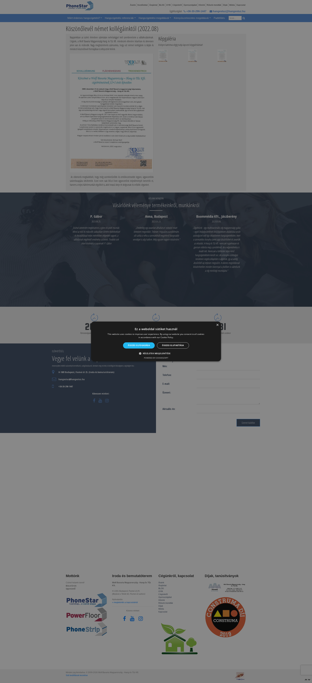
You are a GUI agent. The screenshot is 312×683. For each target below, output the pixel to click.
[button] (156, 353)
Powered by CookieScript (156, 358)
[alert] (156, 341)
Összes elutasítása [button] (173, 345)
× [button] (217, 325)
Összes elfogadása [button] (139, 345)
